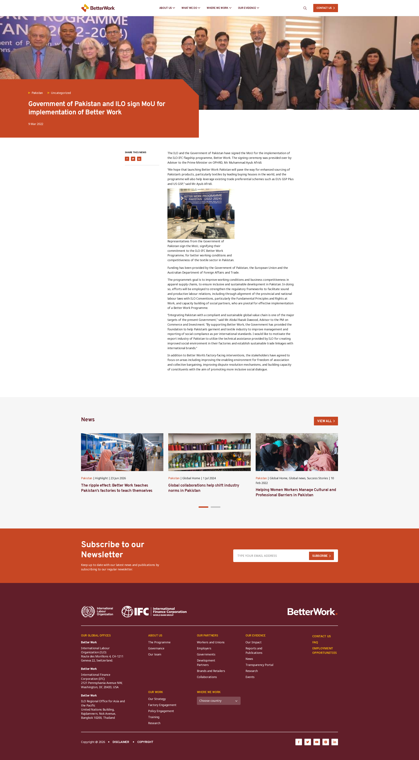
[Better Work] (312, 611)
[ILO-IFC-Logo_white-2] (97, 611)
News (249, 659)
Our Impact (253, 642)
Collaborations (207, 677)
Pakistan (86, 478)
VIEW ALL (324, 421)
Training (153, 717)
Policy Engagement (161, 711)
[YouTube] (316, 742)
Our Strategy (157, 699)
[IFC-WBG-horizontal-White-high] (154, 611)
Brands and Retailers (211, 671)
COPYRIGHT (145, 742)
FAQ (315, 642)
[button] (203, 507)
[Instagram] (325, 742)
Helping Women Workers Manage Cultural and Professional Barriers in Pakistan (296, 493)
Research (252, 671)
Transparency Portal (259, 665)
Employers (204, 648)
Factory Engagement (162, 705)
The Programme (159, 642)
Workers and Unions (211, 642)
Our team (154, 654)
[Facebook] (298, 742)
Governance (156, 648)
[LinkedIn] (334, 742)
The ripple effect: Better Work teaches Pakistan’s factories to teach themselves (116, 488)
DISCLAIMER (121, 742)
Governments (206, 654)
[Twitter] (307, 742)
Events (250, 677)
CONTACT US (324, 8)
